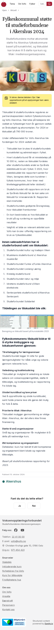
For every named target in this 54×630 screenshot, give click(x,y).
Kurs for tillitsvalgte (12, 575)
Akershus (13, 481)
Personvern (8, 605)
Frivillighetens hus (11, 579)
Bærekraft (7, 600)
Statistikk (6, 562)
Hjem (4, 10)
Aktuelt (13, 10)
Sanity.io (49, 623)
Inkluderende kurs (11, 566)
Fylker (32, 4)
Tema (12, 4)
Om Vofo (22, 4)
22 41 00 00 (18, 536)
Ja (19, 505)
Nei (34, 505)
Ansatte (6, 596)
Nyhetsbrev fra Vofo (13, 571)
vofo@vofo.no (18, 541)
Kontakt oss (8, 609)
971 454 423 (18, 550)
